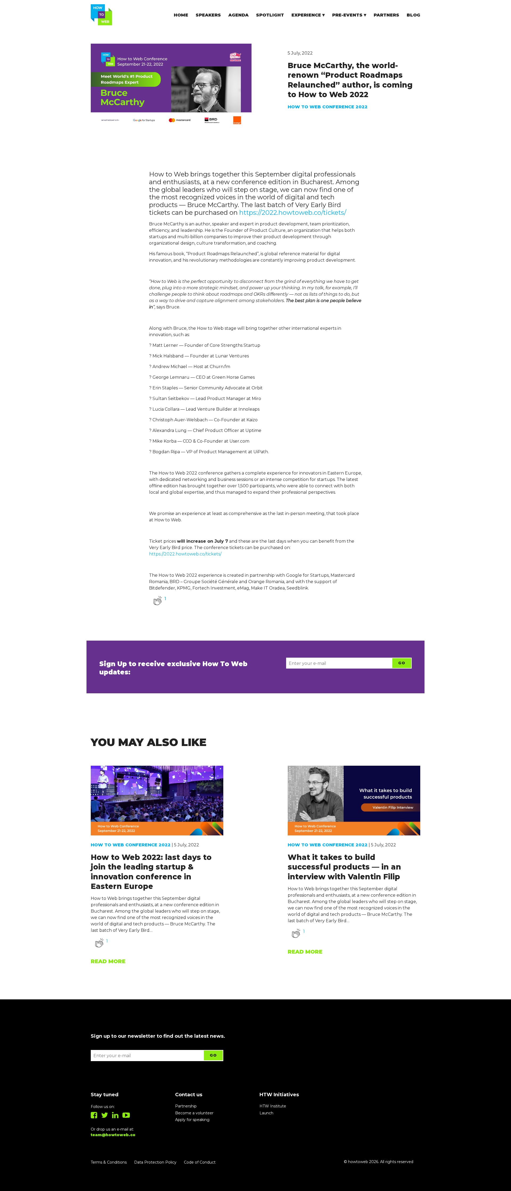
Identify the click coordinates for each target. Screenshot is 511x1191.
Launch (266, 1113)
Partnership (186, 1106)
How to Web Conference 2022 (328, 106)
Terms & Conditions (109, 1162)
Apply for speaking (192, 1119)
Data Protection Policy (155, 1162)
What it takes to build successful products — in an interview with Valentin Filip (344, 867)
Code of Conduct (200, 1162)
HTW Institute (272, 1106)
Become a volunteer (194, 1113)
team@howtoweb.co (113, 1134)
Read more (108, 961)
